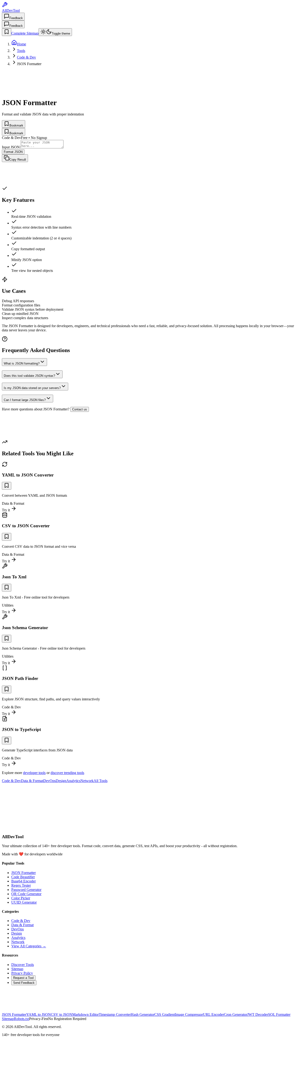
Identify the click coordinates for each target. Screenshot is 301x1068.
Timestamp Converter (115, 1014)
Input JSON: (11, 147)
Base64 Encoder (23, 881)
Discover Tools (22, 965)
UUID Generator (24, 902)
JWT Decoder (257, 1014)
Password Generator (26, 890)
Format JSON (13, 152)
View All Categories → (28, 946)
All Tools (100, 781)
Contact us (79, 409)
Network (87, 781)
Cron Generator (235, 1014)
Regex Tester (21, 885)
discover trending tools (67, 773)
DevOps (49, 781)
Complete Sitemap (25, 33)
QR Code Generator (26, 894)
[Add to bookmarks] (6, 486)
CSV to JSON (61, 1014)
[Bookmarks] (6, 32)
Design (61, 781)
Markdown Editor (85, 1014)
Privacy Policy (22, 973)
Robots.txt (21, 1019)
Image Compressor (189, 1014)
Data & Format (32, 781)
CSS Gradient (164, 1014)
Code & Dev (11, 781)
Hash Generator (142, 1014)
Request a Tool (23, 978)
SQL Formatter (279, 1014)
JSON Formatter (23, 873)
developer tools (34, 773)
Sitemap (17, 969)
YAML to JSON (38, 1014)
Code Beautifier (23, 877)
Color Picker (20, 898)
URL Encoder (213, 1014)
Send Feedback (24, 983)
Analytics (73, 781)
